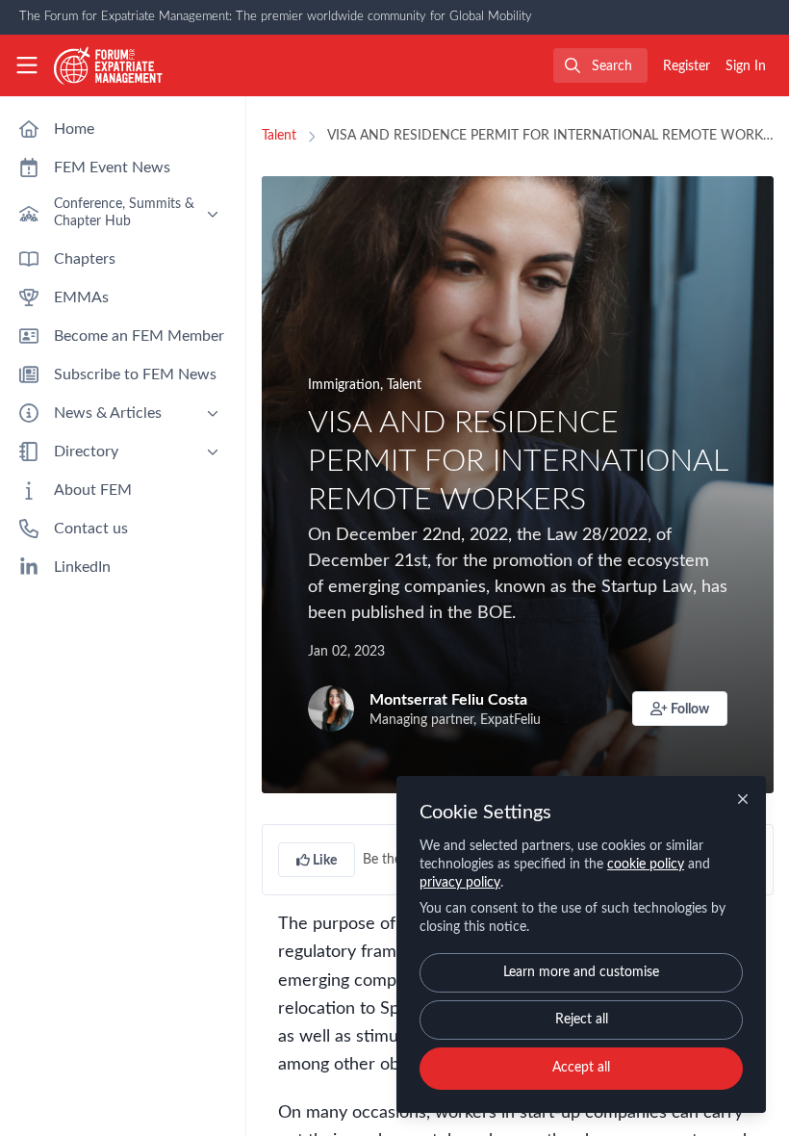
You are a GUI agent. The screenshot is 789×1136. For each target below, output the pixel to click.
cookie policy (645, 864)
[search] (600, 65)
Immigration (344, 385)
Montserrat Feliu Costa (448, 700)
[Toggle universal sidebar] (27, 65)
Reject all (581, 1019)
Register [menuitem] (686, 66)
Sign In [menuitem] (745, 66)
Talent (279, 135)
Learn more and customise (581, 972)
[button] (680, 708)
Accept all (581, 1067)
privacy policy (460, 883)
